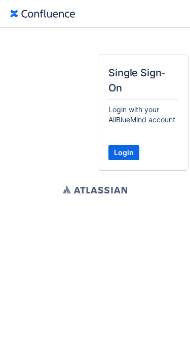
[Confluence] (42, 14)
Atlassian (95, 189)
